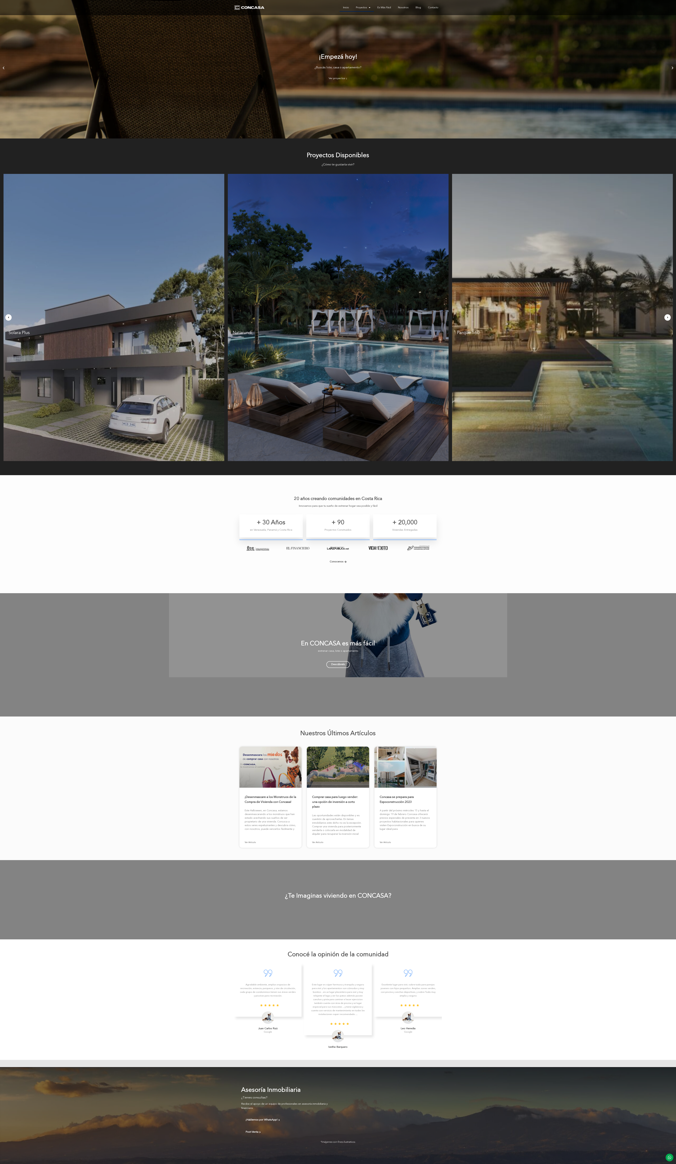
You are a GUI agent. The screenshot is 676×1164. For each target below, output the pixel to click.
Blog (418, 7)
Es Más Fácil (384, 7)
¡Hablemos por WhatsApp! (262, 1120)
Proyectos (361, 7)
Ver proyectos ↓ (338, 78)
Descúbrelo (338, 664)
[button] (3, 68)
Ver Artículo (250, 842)
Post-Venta (252, 1132)
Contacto (433, 7)
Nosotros (403, 7)
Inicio (346, 7)
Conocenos (336, 561)
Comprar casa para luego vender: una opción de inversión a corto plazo (335, 802)
